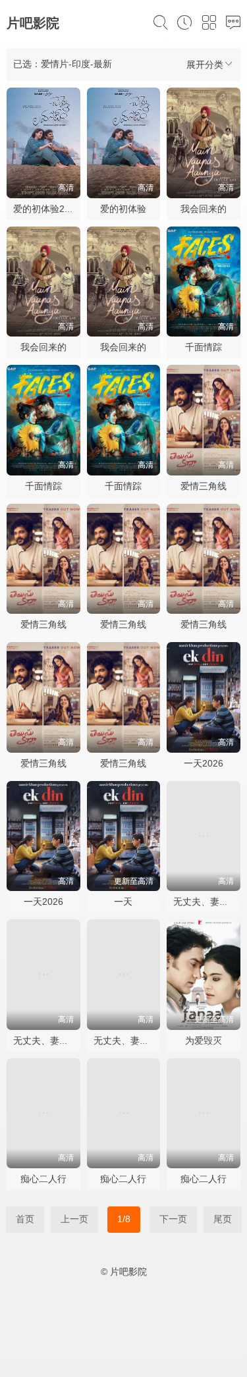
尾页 (222, 1219)
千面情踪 (203, 347)
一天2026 (203, 763)
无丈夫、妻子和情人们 (59, 1040)
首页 (25, 1219)
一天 (123, 901)
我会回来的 (203, 208)
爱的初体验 (123, 208)
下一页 (173, 1219)
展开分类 (204, 64)
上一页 (74, 1219)
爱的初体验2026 (46, 208)
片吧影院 (33, 23)
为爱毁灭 (203, 1040)
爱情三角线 (203, 486)
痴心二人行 (43, 1179)
